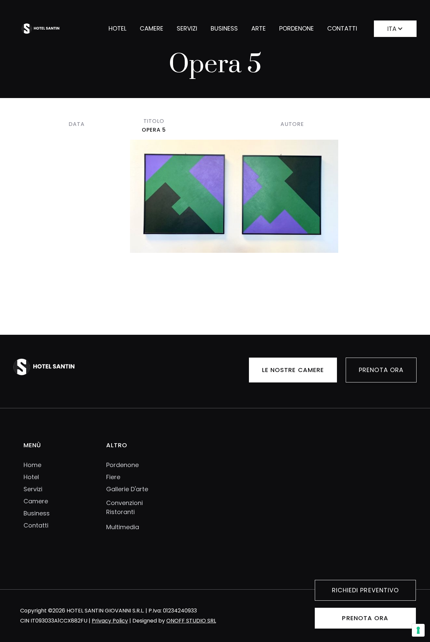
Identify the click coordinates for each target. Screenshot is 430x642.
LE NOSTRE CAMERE (293, 370)
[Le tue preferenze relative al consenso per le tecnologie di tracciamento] (418, 630)
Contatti (36, 525)
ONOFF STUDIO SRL (191, 621)
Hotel (31, 477)
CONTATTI (342, 28)
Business (37, 513)
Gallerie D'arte (127, 489)
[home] (51, 28)
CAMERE (151, 28)
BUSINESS (224, 28)
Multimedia (122, 527)
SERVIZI (187, 28)
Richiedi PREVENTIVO (365, 590)
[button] (395, 27)
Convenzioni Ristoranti (124, 507)
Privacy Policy (110, 621)
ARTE (258, 28)
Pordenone (122, 465)
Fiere (113, 477)
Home (32, 465)
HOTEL (117, 28)
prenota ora (365, 618)
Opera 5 (154, 130)
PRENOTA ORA (381, 370)
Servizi (33, 489)
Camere (36, 501)
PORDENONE (296, 28)
